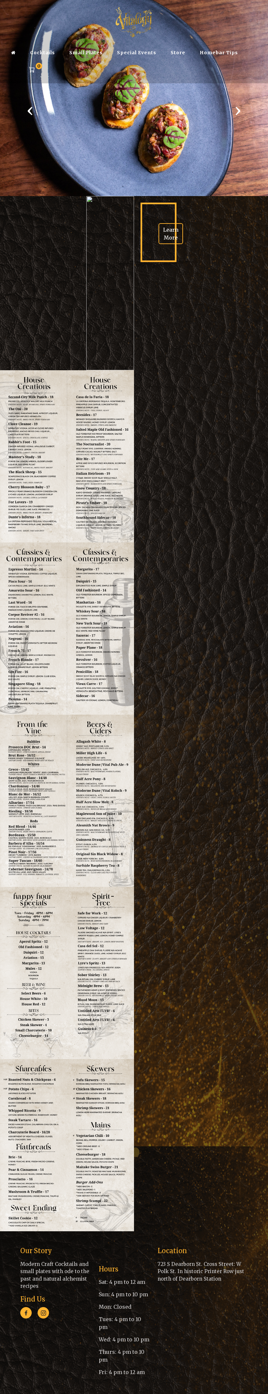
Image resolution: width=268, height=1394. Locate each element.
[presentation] (30, 110)
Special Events (136, 53)
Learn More (170, 233)
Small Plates (86, 53)
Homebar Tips (219, 53)
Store (178, 53)
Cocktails (42, 53)
